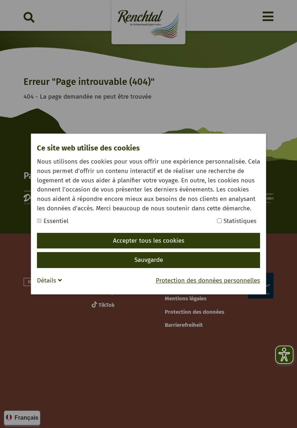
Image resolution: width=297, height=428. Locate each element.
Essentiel (55, 221)
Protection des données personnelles (208, 280)
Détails (47, 280)
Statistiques (239, 221)
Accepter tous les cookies (148, 240)
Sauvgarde (148, 260)
